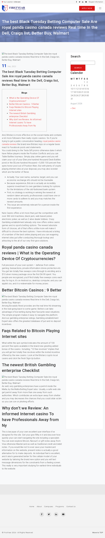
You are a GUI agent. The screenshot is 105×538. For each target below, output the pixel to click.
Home (31, 506)
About (39, 506)
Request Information (96, 2)
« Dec (73, 108)
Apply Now (87, 8)
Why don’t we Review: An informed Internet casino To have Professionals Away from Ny (25, 122)
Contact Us (71, 506)
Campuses (48, 506)
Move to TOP (97, 532)
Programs (60, 506)
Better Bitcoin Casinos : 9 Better (24, 104)
